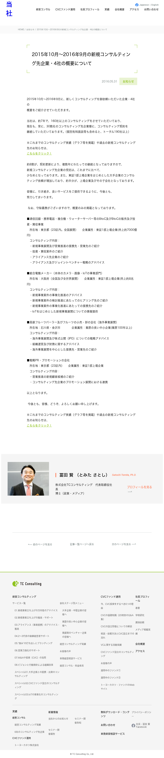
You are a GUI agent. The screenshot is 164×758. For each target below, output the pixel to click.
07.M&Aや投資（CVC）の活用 (30, 657)
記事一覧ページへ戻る (82, 544)
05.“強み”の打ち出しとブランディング (33, 643)
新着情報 (53, 712)
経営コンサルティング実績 (73, 644)
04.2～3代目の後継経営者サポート (32, 636)
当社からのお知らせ (58, 718)
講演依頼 (139, 622)
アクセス (134, 9)
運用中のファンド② (111, 677)
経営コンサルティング (24, 596)
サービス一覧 (19, 603)
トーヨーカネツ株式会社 (27, 745)
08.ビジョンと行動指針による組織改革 (34, 665)
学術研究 (139, 615)
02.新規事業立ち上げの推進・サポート (34, 617)
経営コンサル (43, 9)
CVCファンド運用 (65, 9)
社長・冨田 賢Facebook (143, 725)
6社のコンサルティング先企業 (29, 732)
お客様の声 (65, 651)
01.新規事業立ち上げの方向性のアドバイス (36, 610)
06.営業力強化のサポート (27, 650)
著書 (137, 608)
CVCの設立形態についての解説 (116, 626)
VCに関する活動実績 (111, 645)
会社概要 (119, 9)
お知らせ (128, 81)
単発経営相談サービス (71, 658)
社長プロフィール (89, 9)
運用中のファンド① (111, 670)
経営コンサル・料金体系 (72, 665)
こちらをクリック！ (39, 153)
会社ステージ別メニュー (72, 603)
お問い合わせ (151, 9)
